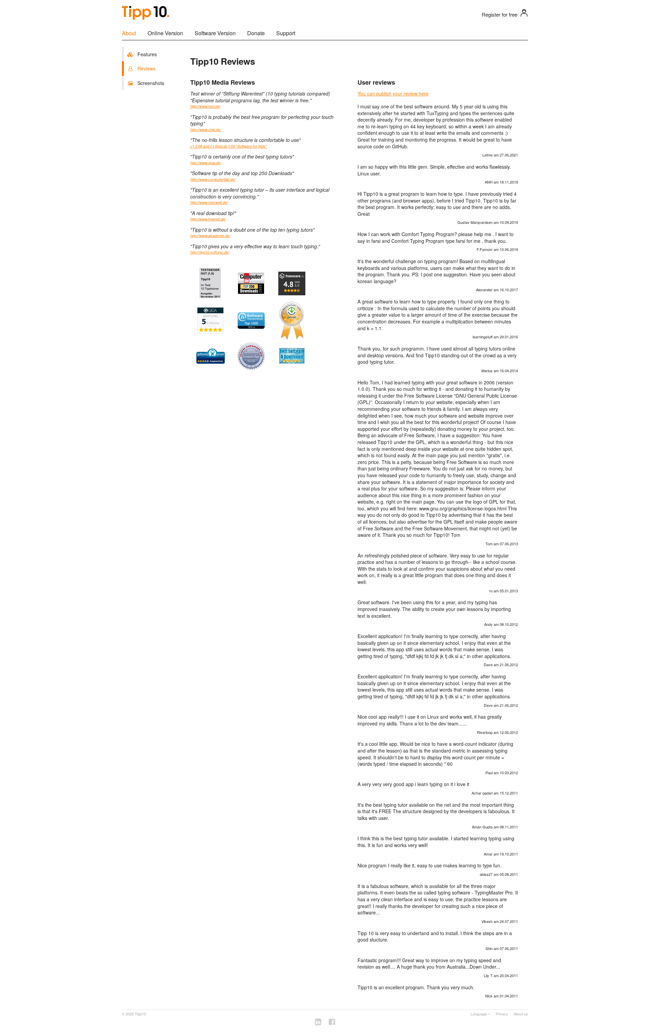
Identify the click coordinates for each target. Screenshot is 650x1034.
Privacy (502, 1013)
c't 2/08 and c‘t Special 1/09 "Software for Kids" (228, 146)
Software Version (215, 33)
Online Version (165, 33)
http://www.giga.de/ (205, 162)
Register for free (499, 14)
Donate (256, 33)
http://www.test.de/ (205, 106)
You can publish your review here (393, 93)
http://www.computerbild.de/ (212, 179)
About (129, 33)
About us (521, 1013)
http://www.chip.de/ (205, 129)
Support (285, 33)
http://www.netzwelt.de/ (209, 202)
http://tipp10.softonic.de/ (209, 252)
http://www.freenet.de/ (208, 218)
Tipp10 (140, 1013)
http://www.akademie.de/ (210, 235)
